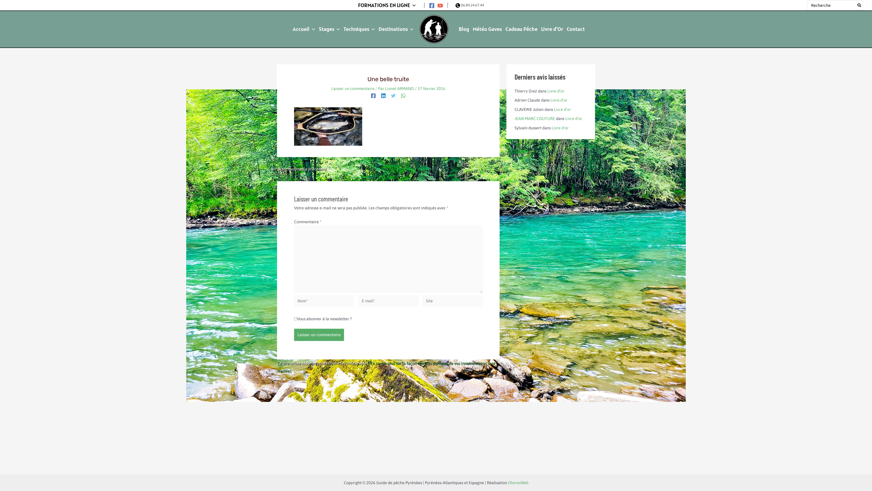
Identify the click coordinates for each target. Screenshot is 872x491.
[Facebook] (432, 5)
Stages (326, 29)
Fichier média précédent (302, 169)
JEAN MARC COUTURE (535, 118)
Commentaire (307, 221)
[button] (413, 5)
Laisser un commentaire (352, 88)
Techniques (356, 29)
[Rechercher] (859, 5)
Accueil (301, 29)
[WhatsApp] (403, 95)
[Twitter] (393, 95)
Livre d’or (555, 91)
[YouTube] (440, 5)
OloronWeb (518, 482)
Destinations (393, 29)
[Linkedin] (383, 95)
